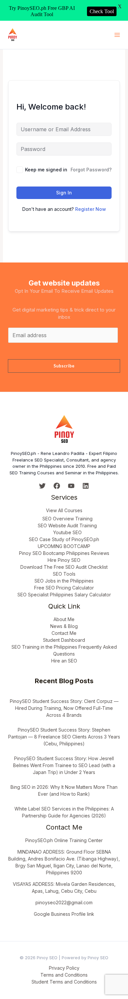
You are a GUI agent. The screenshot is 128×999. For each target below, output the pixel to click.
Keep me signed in (46, 169)
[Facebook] (56, 486)
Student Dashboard (64, 640)
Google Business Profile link (64, 914)
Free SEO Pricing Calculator (64, 587)
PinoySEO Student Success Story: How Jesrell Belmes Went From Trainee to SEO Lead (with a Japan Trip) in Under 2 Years (64, 765)
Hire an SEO (64, 660)
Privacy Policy (64, 968)
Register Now (90, 209)
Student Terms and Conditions (64, 982)
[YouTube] (71, 486)
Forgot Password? (91, 169)
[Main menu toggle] (117, 35)
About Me (64, 619)
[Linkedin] (85, 486)
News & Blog (64, 626)
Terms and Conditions (64, 975)
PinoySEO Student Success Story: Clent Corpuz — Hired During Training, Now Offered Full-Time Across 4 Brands (64, 708)
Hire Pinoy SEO (64, 560)
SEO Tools (64, 574)
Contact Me (64, 633)
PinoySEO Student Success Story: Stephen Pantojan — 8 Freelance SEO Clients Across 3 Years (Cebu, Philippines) (64, 736)
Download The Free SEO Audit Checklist (64, 567)
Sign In (64, 192)
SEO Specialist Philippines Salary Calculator (64, 594)
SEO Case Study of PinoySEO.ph (64, 539)
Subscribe (64, 365)
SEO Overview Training (67, 518)
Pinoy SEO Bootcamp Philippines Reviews (64, 553)
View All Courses (64, 510)
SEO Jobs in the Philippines (64, 581)
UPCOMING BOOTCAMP (64, 546)
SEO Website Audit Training (67, 525)
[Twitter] (42, 486)
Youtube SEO (67, 532)
